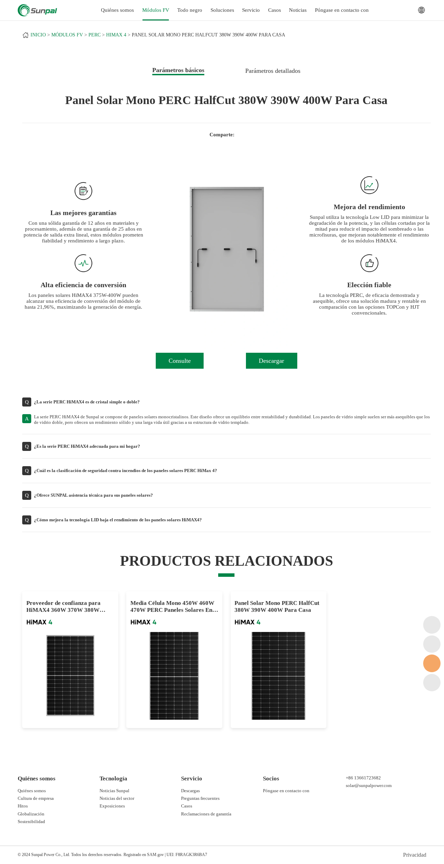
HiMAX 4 (116, 34)
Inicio (38, 34)
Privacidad (414, 855)
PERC (94, 34)
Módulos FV (155, 10)
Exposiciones (112, 806)
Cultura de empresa (36, 798)
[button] (171, 249)
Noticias (298, 10)
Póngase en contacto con (342, 10)
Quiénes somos (32, 790)
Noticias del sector (117, 798)
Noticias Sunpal (114, 790)
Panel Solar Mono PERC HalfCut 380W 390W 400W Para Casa (208, 34)
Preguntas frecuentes (200, 798)
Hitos (23, 806)
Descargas (190, 790)
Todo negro (189, 10)
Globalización (31, 813)
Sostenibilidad (31, 821)
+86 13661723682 (363, 777)
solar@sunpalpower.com (369, 785)
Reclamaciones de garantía (206, 813)
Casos (274, 10)
